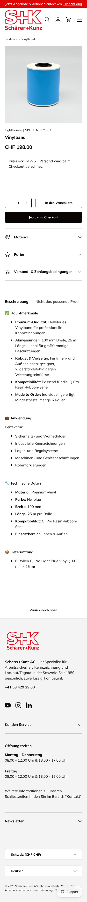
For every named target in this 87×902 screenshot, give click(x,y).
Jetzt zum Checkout (43, 217)
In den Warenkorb (58, 203)
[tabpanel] (43, 444)
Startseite (11, 39)
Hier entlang (73, 4)
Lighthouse (13, 130)
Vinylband (28, 39)
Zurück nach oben (43, 610)
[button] (68, 19)
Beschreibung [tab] (16, 301)
